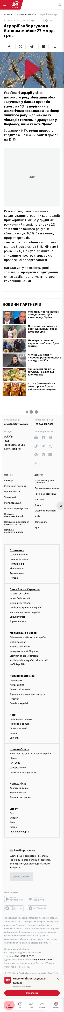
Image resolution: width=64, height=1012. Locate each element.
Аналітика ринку (19, 788)
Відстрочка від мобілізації (24, 655)
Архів (37, 516)
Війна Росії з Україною (25, 589)
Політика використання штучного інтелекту (16, 523)
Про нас (8, 475)
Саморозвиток (18, 767)
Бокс (12, 813)
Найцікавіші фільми (21, 719)
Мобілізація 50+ (18, 641)
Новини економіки (27, 14)
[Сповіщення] (60, 5)
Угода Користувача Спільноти (44, 481)
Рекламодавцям (12, 503)
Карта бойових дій (20, 598)
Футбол (14, 817)
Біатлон (14, 827)
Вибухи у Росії (17, 616)
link (36, 438)
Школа (13, 758)
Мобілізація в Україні (24, 632)
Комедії (14, 733)
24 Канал (9, 14)
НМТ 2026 (15, 762)
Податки (14, 698)
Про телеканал (12, 492)
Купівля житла (18, 792)
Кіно (13, 714)
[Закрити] (57, 978)
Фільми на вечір (19, 728)
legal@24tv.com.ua (44, 959)
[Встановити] (32, 986)
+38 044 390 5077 (44, 424)
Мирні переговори (20, 602)
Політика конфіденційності (13, 515)
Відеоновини (17, 568)
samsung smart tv (38, 908)
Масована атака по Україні (25, 612)
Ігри (37, 528)
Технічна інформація (45, 494)
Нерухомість (18, 783)
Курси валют (17, 684)
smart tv (14, 908)
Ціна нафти (16, 680)
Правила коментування (47, 488)
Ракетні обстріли (19, 593)
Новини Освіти (19, 749)
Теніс (13, 822)
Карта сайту (41, 522)
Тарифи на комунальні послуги (27, 694)
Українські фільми (20, 723)
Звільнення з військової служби (28, 637)
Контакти (39, 500)
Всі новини (17, 550)
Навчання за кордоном (23, 772)
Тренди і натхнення (21, 797)
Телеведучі (10, 497)
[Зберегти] (55, 46)
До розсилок (22, 877)
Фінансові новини (20, 689)
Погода (14, 577)
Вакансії (39, 505)
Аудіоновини (17, 573)
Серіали (14, 737)
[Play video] (32, 69)
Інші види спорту (19, 831)
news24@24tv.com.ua (16, 424)
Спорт (14, 808)
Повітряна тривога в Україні (25, 607)
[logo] (15, 4)
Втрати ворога (18, 621)
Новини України (19, 559)
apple (38, 899)
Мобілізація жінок (20, 646)
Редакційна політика (15, 486)
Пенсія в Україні (19, 703)
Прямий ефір (17, 563)
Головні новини (19, 554)
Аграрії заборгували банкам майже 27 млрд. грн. (49, 14)
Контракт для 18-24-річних (24, 651)
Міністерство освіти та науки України (31, 753)
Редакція (8, 480)
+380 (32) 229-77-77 (24, 956)
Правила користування (16, 509)
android (14, 899)
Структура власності (45, 511)
